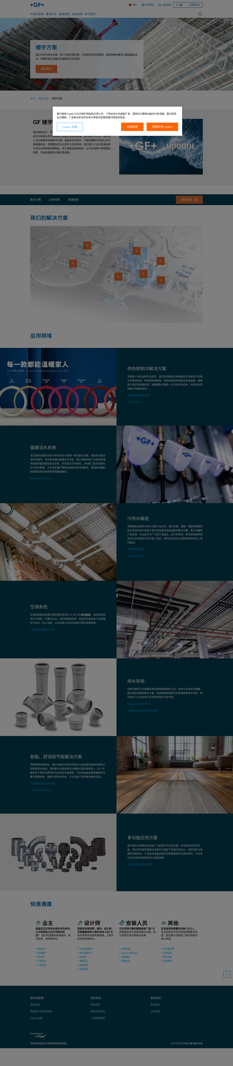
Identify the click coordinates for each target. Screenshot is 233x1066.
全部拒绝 (132, 126)
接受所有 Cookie (162, 126)
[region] (117, 121)
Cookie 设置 (69, 126)
